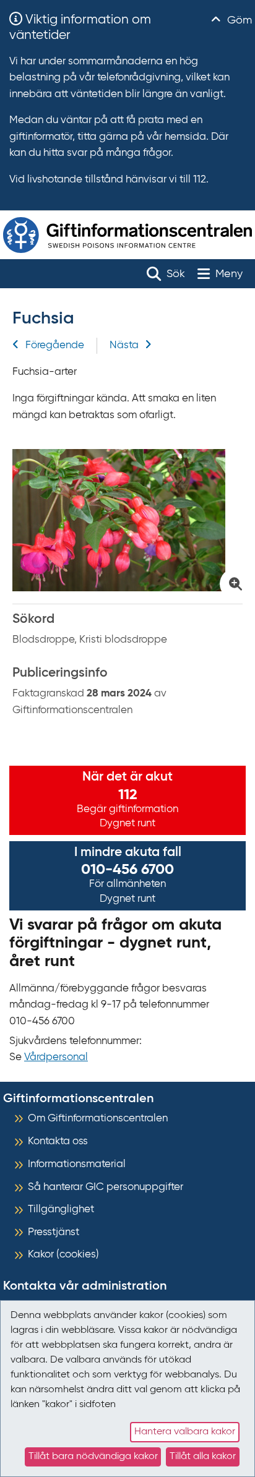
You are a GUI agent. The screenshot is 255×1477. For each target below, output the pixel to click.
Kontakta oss (58, 1141)
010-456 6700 (127, 869)
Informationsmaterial (77, 1164)
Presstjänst (53, 1232)
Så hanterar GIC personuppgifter (105, 1187)
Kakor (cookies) (63, 1254)
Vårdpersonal (56, 1057)
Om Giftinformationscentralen (98, 1118)
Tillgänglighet (61, 1209)
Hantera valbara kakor (184, 1432)
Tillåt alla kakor (203, 1457)
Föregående (54, 345)
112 (127, 794)
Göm (238, 20)
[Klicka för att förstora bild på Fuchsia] (127, 520)
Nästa (124, 345)
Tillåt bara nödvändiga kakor (93, 1457)
